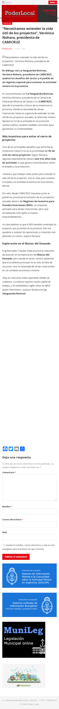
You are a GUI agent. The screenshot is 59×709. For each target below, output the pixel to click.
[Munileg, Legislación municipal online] (23, 656)
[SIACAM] (29, 587)
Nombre (7, 506)
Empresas (7, 23)
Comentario (9, 472)
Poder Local (33, 704)
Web (4, 532)
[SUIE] (29, 616)
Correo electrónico (12, 519)
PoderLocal (7, 48)
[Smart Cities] (23, 687)
